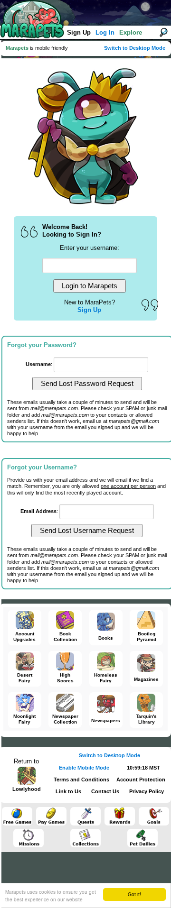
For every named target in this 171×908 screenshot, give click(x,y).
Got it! (134, 894)
